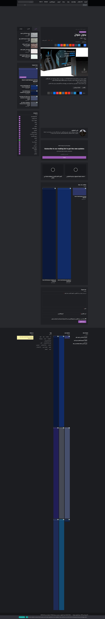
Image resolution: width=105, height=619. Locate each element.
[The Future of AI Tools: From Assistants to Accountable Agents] (34, 98)
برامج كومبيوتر (34, 132)
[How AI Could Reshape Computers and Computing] (61, 564)
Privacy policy (22, 617)
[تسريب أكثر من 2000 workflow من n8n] (34, 46)
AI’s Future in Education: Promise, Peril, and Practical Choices (25, 104)
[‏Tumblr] (76, 45)
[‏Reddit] (70, 45)
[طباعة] (56, 45)
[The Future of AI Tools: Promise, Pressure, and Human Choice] (56, 564)
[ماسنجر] (58, 45)
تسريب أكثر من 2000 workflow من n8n (26, 44)
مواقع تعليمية (73, 1)
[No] (103, 617)
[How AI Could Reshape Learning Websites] (79, 191)
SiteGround (43, 614)
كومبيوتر (58, 1)
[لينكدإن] (79, 45)
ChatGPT (49, 338)
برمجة (36, 151)
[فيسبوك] (85, 45)
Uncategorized (82, 31)
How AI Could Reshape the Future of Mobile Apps (64, 280)
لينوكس (35, 153)
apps (40, 336)
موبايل (68, 1)
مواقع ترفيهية (34, 147)
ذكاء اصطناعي (80, 1)
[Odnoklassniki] (64, 45)
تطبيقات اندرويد (45, 347)
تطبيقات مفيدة (34, 120)
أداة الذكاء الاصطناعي (47, 340)
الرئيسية (85, 1)
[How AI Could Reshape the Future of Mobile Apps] (64, 233)
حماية (36, 143)
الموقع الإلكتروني (60, 313)
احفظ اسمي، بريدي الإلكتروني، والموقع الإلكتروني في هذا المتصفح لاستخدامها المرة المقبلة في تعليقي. (68, 318)
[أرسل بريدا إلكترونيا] (81, 41)
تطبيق (50, 347)
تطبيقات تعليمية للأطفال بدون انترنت (24, 39)
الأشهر (36, 28)
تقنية (36, 140)
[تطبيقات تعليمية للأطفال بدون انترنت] (34, 40)
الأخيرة (28, 28)
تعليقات (20, 28)
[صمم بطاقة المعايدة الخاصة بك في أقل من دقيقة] (34, 56)
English (46, 1)
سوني (50, 349)
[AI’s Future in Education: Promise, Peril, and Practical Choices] (34, 104)
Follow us (31, 333)
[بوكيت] (61, 45)
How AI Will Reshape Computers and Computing (49, 280)
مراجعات (35, 145)
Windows (41, 338)
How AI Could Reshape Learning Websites (80, 197)
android (47, 336)
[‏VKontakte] (67, 45)
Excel (45, 338)
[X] (82, 45)
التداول (35, 138)
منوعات (63, 1)
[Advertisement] (52, 16)
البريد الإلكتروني (83, 313)
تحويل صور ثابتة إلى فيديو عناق (25, 34)
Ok (26, 617)
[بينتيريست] (73, 45)
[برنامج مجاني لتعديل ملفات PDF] (34, 51)
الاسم (85, 308)
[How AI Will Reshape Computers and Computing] (49, 233)
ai (50, 336)
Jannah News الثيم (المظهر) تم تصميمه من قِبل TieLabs (61, 614)
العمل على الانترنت (33, 134)
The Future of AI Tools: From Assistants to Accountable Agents (24, 98)
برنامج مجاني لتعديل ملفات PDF (25, 50)
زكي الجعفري (84, 41)
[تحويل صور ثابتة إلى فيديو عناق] (34, 35)
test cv (41, 1)
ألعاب (81, 29)
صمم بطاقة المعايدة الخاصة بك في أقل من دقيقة (25, 55)
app (43, 336)
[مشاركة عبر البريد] (51, 93)
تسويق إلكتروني (52, 1)
